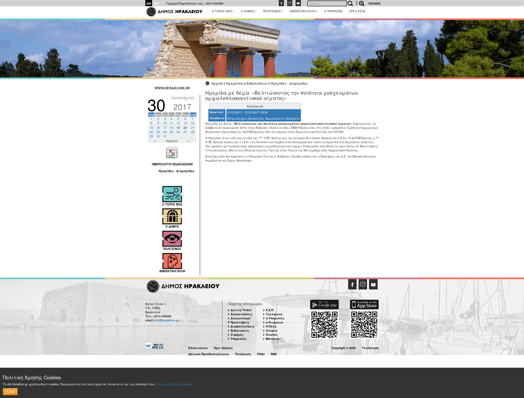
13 (185, 123)
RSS (274, 353)
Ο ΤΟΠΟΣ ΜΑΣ (222, 11)
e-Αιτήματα (274, 322)
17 (165, 127)
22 (151, 132)
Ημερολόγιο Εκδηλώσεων (246, 83)
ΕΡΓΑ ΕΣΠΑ (357, 11)
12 (178, 123)
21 (192, 127)
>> (189, 140)
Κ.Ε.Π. (270, 310)
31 (165, 136)
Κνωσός (272, 334)
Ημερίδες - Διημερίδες (289, 83)
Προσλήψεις (240, 322)
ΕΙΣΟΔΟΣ (375, 3)
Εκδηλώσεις (240, 330)
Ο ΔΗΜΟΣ (247, 11)
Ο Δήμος (237, 334)
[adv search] (360, 3)
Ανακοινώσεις (241, 314)
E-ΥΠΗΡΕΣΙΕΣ (333, 11)
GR (148, 3)
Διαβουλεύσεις (242, 326)
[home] (177, 12)
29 (151, 136)
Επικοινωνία (198, 347)
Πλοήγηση (243, 353)
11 (171, 123)
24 (165, 132)
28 (192, 132)
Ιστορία (271, 330)
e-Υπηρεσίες (275, 318)
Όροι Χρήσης (223, 347)
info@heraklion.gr (166, 320)
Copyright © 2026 (344, 347)
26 (178, 132)
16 (158, 127)
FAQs (261, 353)
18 (171, 127)
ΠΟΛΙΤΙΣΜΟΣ (272, 11)
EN (156, 3)
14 (192, 123)
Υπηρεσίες (239, 339)
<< (155, 140)
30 (158, 136)
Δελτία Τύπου (241, 310)
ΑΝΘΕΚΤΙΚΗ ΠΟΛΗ (303, 11)
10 (165, 123)
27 (185, 132)
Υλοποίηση (370, 347)
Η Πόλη (271, 326)
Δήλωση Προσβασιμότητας (208, 353)
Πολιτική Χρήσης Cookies (173, 384)
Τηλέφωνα (274, 314)
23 (158, 132)
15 (151, 127)
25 (171, 132)
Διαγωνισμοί (241, 318)
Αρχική (216, 83)
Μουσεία (272, 339)
